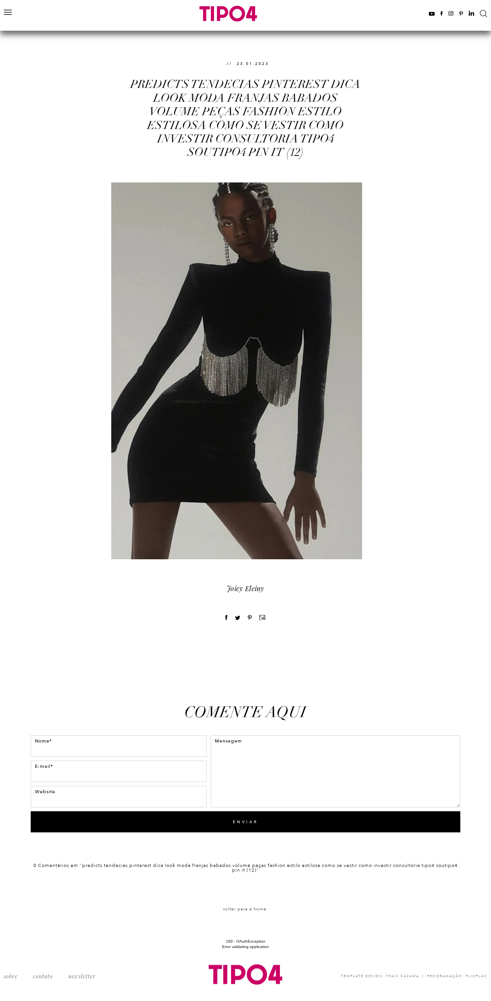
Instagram (450, 13)
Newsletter (82, 976)
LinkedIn (471, 13)
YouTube (432, 13)
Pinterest (461, 13)
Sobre (11, 976)
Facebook (441, 13)
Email (262, 617)
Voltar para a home (244, 909)
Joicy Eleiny (245, 588)
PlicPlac (476, 976)
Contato (43, 976)
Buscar (483, 13)
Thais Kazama (402, 976)
